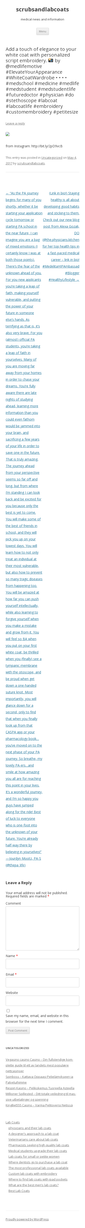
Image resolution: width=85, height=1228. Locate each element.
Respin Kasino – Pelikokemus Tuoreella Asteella (40, 1088)
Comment (13, 903)
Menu (42, 31)
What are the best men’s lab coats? (33, 1185)
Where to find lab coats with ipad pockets (38, 1179)
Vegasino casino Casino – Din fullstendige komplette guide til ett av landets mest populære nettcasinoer (39, 1065)
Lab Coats (13, 1122)
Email (11, 974)
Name (12, 956)
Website (12, 992)
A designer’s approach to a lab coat (33, 1134)
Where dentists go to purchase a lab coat (37, 1162)
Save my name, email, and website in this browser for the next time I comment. (37, 1018)
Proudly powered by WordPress (27, 1219)
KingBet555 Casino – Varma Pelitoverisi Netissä (39, 1105)
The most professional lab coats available (38, 1168)
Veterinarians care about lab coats (33, 1139)
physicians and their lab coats (29, 1128)
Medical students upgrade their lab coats (37, 1151)
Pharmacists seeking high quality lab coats (38, 1145)
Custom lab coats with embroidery (32, 1173)
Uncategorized (51, 157)
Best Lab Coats (19, 1191)
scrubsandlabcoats (42, 9)
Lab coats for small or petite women (34, 1156)
